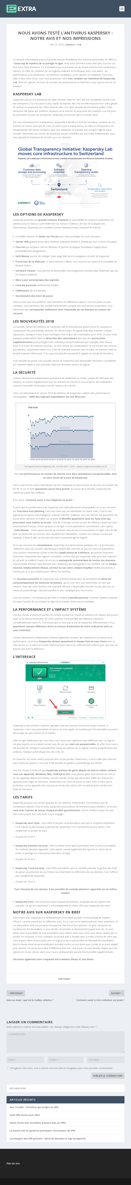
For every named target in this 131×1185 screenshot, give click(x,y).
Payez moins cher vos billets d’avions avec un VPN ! (38, 1122)
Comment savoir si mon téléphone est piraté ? (50, 500)
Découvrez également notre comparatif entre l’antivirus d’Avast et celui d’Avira (53, 959)
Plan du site (13, 1163)
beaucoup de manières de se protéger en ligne (39, 63)
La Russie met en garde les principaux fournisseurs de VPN (42, 1130)
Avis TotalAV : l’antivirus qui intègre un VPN (34, 1107)
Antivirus (70, 44)
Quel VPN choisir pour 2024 (25, 1114)
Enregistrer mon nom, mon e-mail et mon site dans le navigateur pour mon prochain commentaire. (61, 1068)
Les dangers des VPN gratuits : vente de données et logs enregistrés (48, 1138)
